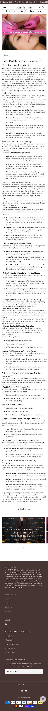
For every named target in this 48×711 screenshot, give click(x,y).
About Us (7, 620)
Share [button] (6, 55)
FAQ (6, 624)
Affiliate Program (10, 652)
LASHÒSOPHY (26, 697)
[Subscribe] (40, 671)
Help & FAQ (8, 607)
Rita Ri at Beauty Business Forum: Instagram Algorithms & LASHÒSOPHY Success (23, 532)
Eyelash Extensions (10, 595)
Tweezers (7, 603)
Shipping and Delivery (11, 644)
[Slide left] (19, 547)
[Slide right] (28, 547)
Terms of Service (10, 648)
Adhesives (8, 599)
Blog (6, 628)
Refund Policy (9, 640)
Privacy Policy (9, 636)
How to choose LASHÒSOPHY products (17, 632)
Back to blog (25, 509)
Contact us (8, 611)
